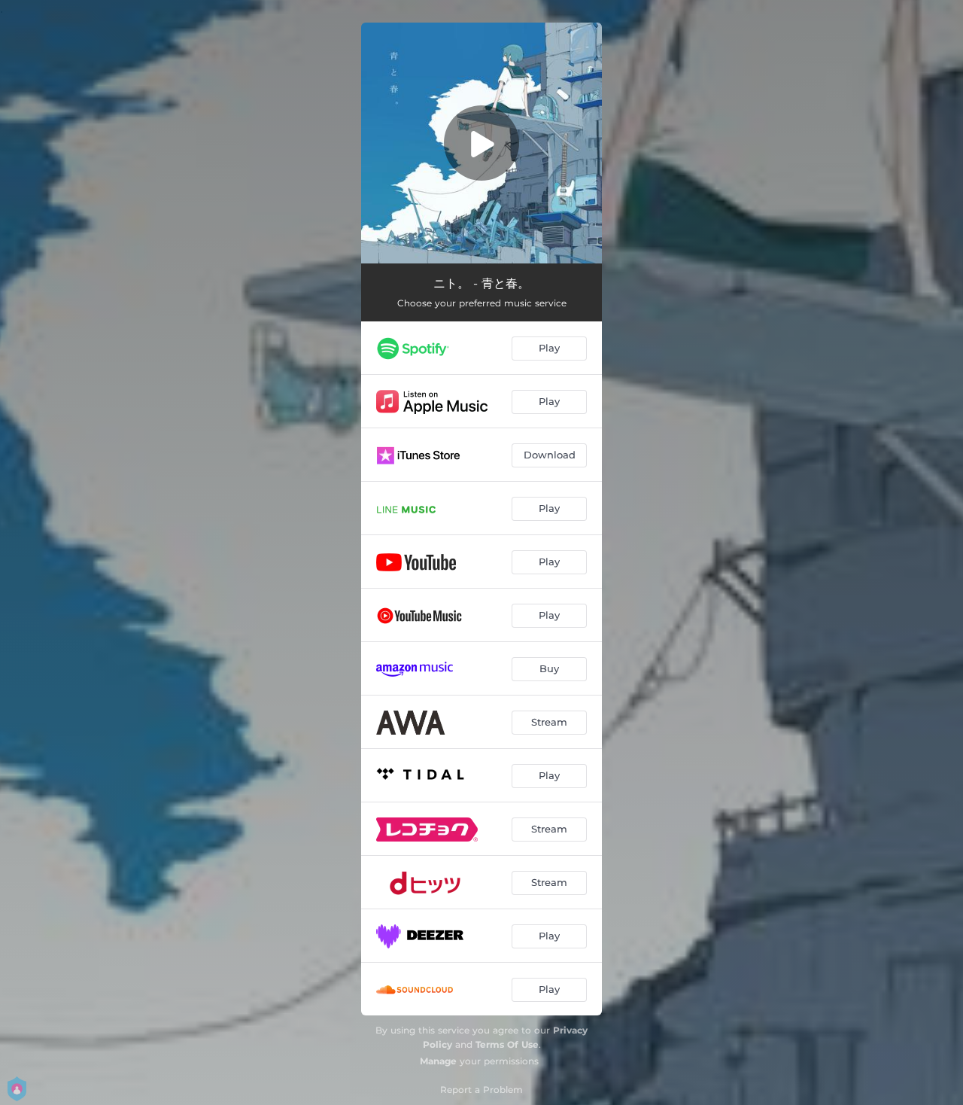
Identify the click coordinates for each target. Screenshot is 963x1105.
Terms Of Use (507, 1044)
